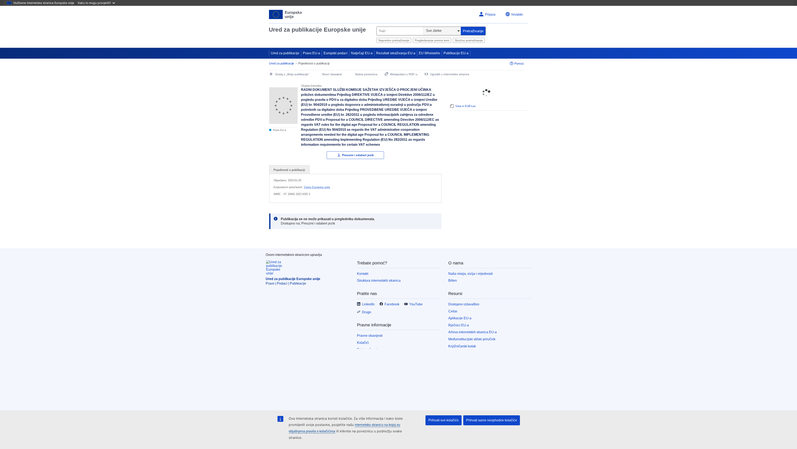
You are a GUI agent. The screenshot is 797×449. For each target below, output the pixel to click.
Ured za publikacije (285, 53)
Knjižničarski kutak (462, 346)
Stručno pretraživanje (469, 40)
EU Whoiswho (429, 53)
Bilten (452, 280)
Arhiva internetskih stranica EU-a (472, 332)
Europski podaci (335, 53)
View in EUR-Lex (465, 106)
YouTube (416, 304)
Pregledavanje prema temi (432, 40)
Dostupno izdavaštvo (463, 304)
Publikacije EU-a (456, 53)
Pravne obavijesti (370, 335)
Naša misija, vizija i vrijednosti (470, 273)
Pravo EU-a (311, 53)
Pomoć (519, 63)
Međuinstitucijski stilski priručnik (471, 339)
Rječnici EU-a (458, 325)
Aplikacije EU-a (459, 318)
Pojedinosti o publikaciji (289, 169)
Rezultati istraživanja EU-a (395, 53)
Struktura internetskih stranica (379, 280)
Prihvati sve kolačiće (443, 420)
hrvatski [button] (517, 14)
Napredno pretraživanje (393, 40)
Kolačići (363, 342)
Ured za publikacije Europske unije (317, 29)
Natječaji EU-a (362, 53)
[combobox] (400, 31)
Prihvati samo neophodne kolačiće (491, 420)
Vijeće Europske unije (317, 187)
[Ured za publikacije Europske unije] (285, 14)
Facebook (392, 304)
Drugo (366, 312)
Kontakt (362, 273)
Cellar (452, 311)
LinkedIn (368, 304)
